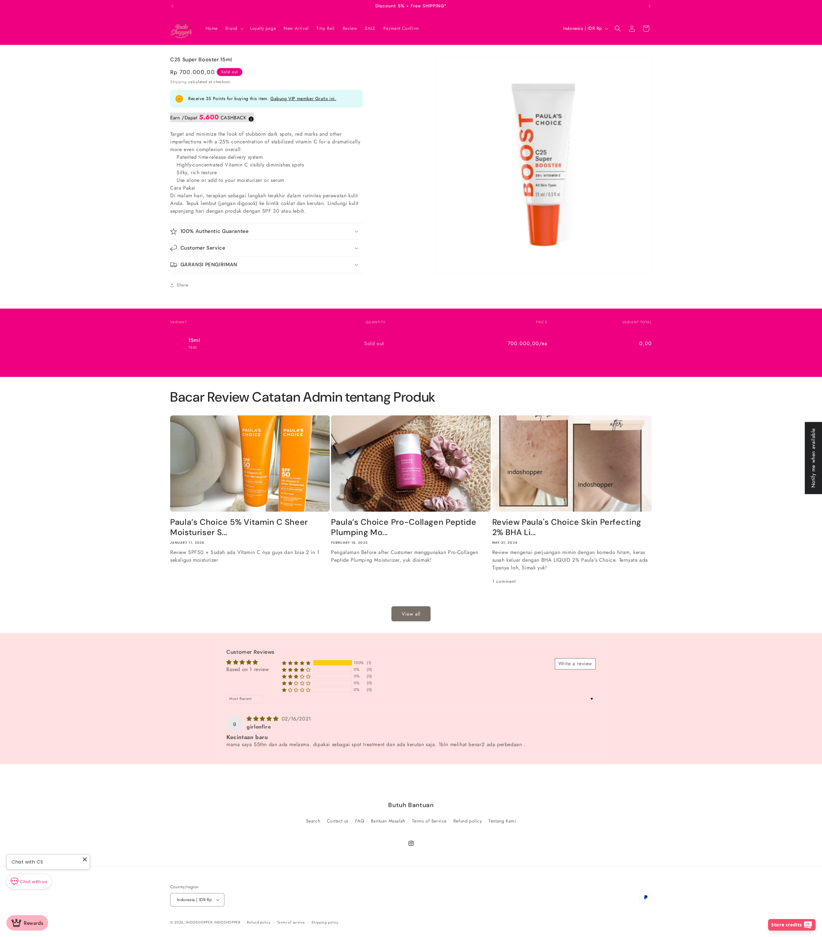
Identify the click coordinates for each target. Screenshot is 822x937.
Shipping (178, 82)
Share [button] (182, 285)
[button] (234, 28)
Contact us (338, 821)
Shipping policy (324, 922)
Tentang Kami (502, 821)
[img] (263, 719)
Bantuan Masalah (388, 821)
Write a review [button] (575, 664)
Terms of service (291, 922)
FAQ (359, 821)
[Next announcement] (650, 6)
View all (411, 614)
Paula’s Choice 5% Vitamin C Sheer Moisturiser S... (239, 527)
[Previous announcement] (172, 6)
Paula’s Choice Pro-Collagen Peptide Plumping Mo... (403, 527)
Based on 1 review (247, 669)
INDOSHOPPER (199, 922)
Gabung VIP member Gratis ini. (303, 98)
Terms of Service (429, 821)
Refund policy (467, 821)
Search (313, 821)
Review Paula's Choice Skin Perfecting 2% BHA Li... (566, 527)
